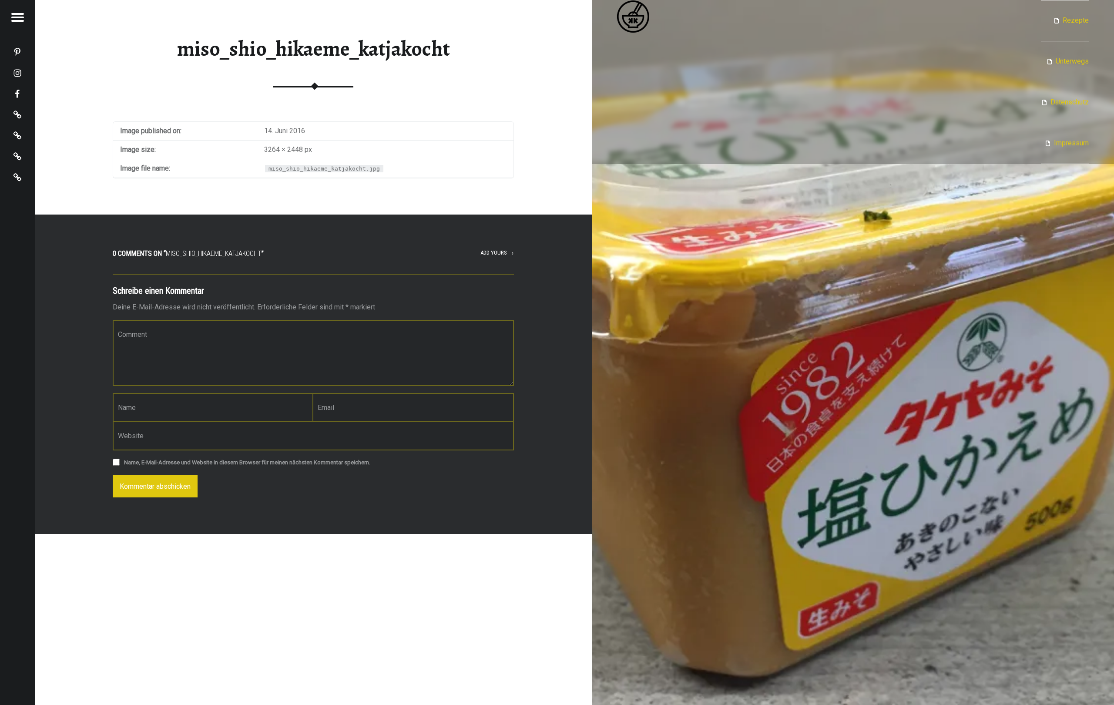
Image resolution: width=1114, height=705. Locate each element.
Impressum (1071, 143)
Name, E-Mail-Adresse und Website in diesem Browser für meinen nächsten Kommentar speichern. (247, 462)
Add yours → (497, 252)
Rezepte (1076, 20)
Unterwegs (1072, 61)
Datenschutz (1069, 102)
